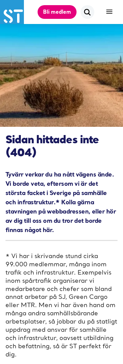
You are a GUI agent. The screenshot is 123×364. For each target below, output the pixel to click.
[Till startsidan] (12, 12)
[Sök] (87, 12)
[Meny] (109, 12)
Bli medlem (57, 11)
